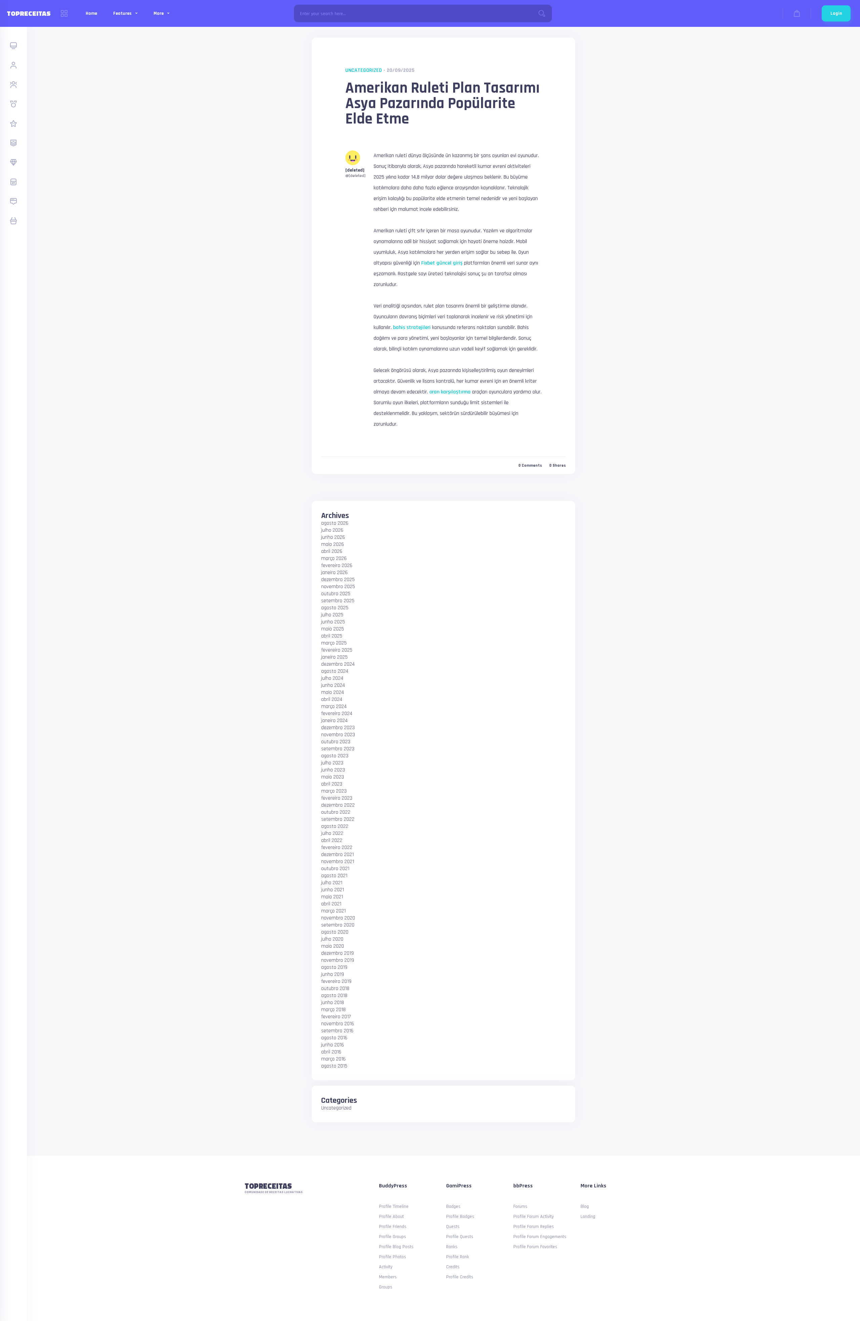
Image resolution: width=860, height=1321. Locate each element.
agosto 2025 (334, 607)
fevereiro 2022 (336, 847)
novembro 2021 (337, 861)
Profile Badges (460, 1216)
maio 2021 (332, 896)
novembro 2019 (337, 960)
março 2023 (334, 791)
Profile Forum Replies (533, 1226)
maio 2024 (332, 692)
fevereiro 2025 (336, 650)
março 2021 (333, 910)
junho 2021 (332, 889)
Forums (520, 1206)
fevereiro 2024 (336, 713)
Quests (453, 1226)
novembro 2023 (338, 734)
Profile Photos (392, 1257)
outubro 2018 (335, 988)
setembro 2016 (337, 1030)
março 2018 (333, 1009)
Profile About (391, 1216)
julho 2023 (332, 762)
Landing (587, 1216)
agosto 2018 (334, 995)
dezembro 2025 (338, 579)
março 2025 (334, 643)
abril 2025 (331, 636)
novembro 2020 (338, 918)
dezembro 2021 (337, 854)
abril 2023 (331, 784)
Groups (385, 1287)
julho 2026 (332, 530)
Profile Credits (459, 1277)
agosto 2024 (334, 671)
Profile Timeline (393, 1206)
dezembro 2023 (338, 727)
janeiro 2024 (334, 720)
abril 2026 (331, 551)
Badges (453, 1206)
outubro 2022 (335, 812)
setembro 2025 (337, 600)
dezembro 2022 (338, 805)
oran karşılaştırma (450, 391)
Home (91, 13)
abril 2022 (331, 840)
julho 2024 (332, 678)
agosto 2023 (334, 755)
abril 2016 (331, 1051)
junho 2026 (333, 537)
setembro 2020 (337, 925)
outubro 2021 (335, 868)
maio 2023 (332, 777)
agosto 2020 (334, 932)
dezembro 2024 (338, 664)
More (159, 13)
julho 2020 (332, 939)
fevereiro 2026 (336, 565)
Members (388, 1277)
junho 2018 (332, 1002)
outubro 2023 (335, 741)
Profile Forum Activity (533, 1216)
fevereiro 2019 (336, 981)
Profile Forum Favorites (535, 1246)
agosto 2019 (334, 967)
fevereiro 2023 (336, 798)
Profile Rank (457, 1257)
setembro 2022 (337, 819)
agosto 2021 (334, 875)
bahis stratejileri (412, 327)
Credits (453, 1267)
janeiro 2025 (334, 657)
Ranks (452, 1246)
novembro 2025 (338, 586)
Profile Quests (459, 1236)
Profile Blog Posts (396, 1246)
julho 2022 (332, 833)
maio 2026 (332, 544)
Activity (385, 1267)
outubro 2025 (335, 593)
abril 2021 (331, 903)
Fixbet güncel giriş (442, 263)
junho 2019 (332, 974)
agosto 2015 (334, 1066)
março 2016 (333, 1059)
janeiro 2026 (334, 572)
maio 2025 (332, 628)
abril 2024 (331, 699)
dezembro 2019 (337, 953)
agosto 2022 (334, 826)
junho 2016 (332, 1044)
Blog (584, 1206)
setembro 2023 (337, 748)
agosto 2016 (334, 1037)
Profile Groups (392, 1236)
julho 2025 (332, 614)
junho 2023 (333, 769)
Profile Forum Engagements (539, 1236)
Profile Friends (392, 1226)
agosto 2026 (334, 523)
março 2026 (334, 558)
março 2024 (334, 706)
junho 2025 (333, 621)
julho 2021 (331, 882)
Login (836, 13)
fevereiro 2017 (336, 1016)
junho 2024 (333, 685)
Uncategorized (363, 70)
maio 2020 (332, 946)
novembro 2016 (337, 1023)
